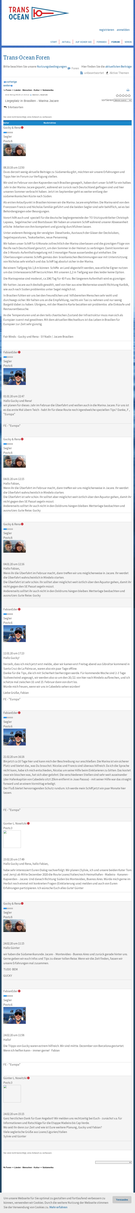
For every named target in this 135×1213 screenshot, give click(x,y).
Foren (75, 68)
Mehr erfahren (58, 1207)
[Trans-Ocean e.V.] (37, 13)
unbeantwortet (94, 73)
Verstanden (122, 1199)
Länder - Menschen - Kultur (27, 90)
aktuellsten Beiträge (118, 66)
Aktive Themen (119, 73)
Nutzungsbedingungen (52, 66)
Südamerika (48, 90)
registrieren (106, 30)
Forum (115, 41)
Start (53, 41)
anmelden (123, 30)
